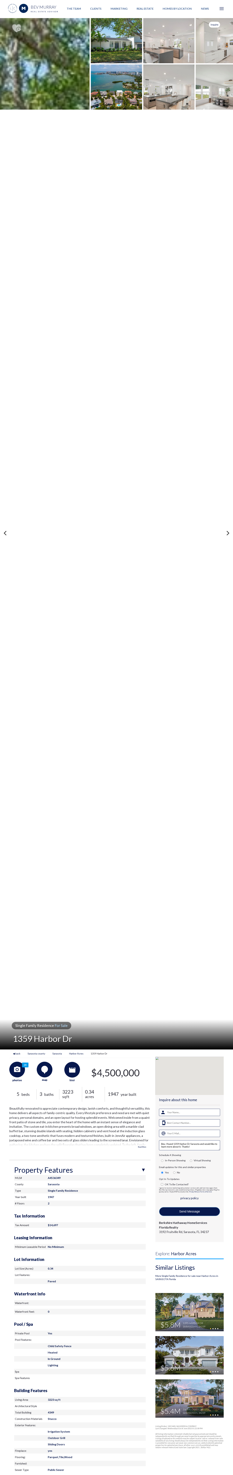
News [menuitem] (205, 8)
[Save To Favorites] (16, 28)
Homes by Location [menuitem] (177, 8)
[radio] (162, 1161)
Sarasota (57, 1053)
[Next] (227, 533)
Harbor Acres (76, 1053)
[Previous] (5, 533)
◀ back (16, 1053)
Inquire (214, 24)
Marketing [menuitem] (119, 8)
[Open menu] (221, 8)
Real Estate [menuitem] (145, 8)
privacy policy (189, 1198)
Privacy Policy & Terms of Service (200, 1192)
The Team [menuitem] (74, 8)
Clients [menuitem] (95, 8)
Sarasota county (36, 1053)
